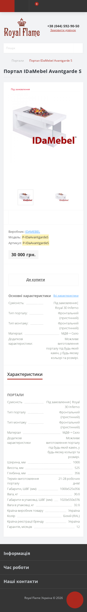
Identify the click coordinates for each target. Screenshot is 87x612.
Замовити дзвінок (63, 30)
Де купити (35, 279)
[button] (63, 26)
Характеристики (25, 374)
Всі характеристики (66, 295)
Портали (18, 60)
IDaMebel (32, 231)
